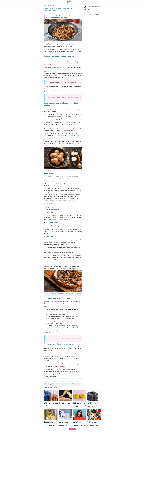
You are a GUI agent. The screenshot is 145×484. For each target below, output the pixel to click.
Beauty (74, 402)
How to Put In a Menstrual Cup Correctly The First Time (79, 424)
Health (60, 421)
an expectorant (58, 61)
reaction (67, 130)
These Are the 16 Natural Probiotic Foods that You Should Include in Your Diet (93, 424)
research (56, 369)
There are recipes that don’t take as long (53, 249)
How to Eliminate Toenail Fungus (51, 404)
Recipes (45, 5)
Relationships (47, 421)
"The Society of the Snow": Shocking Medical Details (92, 405)
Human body (75, 421)
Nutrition (89, 421)
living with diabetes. (61, 366)
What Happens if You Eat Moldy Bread (64, 404)
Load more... (72, 428)
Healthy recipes (51, 5)
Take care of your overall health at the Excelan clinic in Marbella (64, 424)
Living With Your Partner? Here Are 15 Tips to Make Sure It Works (50, 424)
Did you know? (61, 402)
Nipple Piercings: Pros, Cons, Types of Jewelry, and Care (79, 405)
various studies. (48, 64)
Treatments (46, 402)
